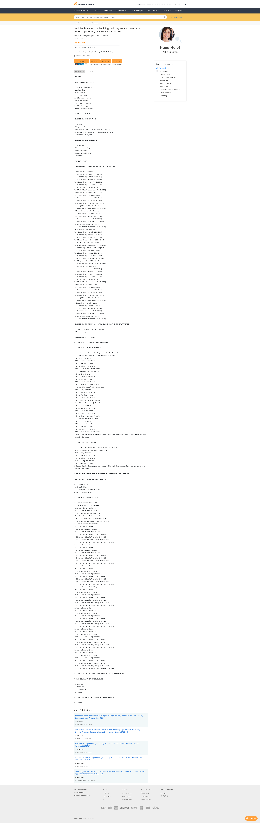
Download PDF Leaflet (83, 56)
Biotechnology (165, 74)
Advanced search (176, 17)
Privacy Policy (145, 793)
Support (252, 818)
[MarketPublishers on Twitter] (164, 796)
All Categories (162, 68)
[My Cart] (185, 4)
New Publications (127, 793)
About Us (105, 790)
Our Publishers (107, 796)
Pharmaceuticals (165, 93)
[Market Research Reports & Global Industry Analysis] (85, 4)
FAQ (179, 4)
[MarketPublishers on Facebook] (161, 796)
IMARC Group (79, 38)
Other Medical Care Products (170, 90)
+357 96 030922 (160, 4)
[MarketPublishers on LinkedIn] (168, 796)
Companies (179, 11)
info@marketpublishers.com (145, 4)
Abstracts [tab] (79, 71)
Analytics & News (127, 799)
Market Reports (126, 790)
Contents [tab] (92, 71)
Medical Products (166, 87)
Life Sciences (163, 71)
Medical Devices (165, 83)
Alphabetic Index (126, 796)
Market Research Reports (81, 23)
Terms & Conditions (146, 790)
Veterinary (163, 96)
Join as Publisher (166, 789)
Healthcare (164, 80)
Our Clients (106, 793)
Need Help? (117, 61)
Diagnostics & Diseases (168, 77)
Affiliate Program (146, 799)
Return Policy (144, 796)
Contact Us (170, 4)
